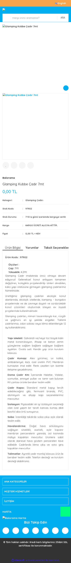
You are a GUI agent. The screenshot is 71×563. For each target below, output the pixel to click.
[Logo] (35, 10)
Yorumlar (32, 248)
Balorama (8, 177)
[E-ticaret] (35, 560)
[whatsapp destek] (65, 513)
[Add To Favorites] (5, 165)
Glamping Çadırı (34, 200)
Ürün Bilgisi (12, 248)
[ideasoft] (18, 560)
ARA (63, 17)
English (62, 3)
